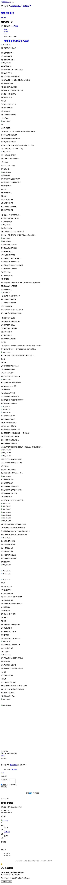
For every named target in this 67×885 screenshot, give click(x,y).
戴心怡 (3, 755)
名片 (5, 33)
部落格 (6, 31)
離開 (10, 881)
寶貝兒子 (14, 769)
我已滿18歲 (4, 881)
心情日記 (15, 26)
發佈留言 (3, 786)
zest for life (7, 12)
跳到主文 (3, 17)
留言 (15, 765)
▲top (2, 772)
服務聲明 (50, 861)
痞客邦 (12, 765)
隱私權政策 (43, 861)
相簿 (5, 29)
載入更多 (3, 776)
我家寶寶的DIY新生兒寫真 (16, 41)
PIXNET (20, 861)
